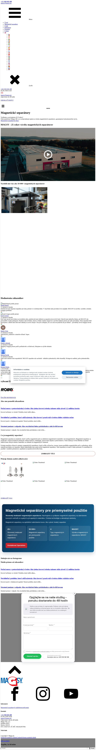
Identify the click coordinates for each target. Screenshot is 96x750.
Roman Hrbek (5, 367)
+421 (6, 1)
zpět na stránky (5, 741)
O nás (6, 26)
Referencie (7, 27)
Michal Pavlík (5, 355)
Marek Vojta (4, 331)
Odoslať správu (32, 656)
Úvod (6, 22)
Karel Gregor (5, 316)
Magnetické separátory (11, 24)
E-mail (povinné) (28, 625)
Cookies (19, 737)
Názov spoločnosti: (29, 617)
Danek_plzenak (5, 343)
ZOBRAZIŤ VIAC (6, 498)
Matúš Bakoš (5, 305)
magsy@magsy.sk (6, 3)
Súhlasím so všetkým (72, 372)
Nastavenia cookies (72, 377)
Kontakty (7, 29)
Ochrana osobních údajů (29, 737)
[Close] (74, 593)
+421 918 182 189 (6, 89)
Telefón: (51, 625)
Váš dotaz (26, 633)
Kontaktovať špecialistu (16, 545)
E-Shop (16, 120)
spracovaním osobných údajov (41, 651)
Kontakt (26, 707)
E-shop (6, 31)
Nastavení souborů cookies (9, 737)
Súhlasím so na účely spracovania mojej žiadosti (47, 651)
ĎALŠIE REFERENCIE (8, 397)
